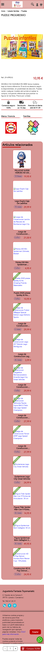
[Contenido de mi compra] (41, 4)
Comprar (33, 648)
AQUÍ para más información (13, 633)
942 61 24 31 (11, 601)
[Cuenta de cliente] (37, 4)
